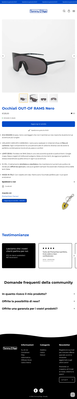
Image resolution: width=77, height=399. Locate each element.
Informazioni (27, 345)
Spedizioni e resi (9, 182)
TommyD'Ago (38, 396)
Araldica (43, 350)
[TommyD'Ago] (38, 11)
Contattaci (25, 352)
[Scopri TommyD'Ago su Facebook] (36, 391)
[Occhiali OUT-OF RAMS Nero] (23, 98)
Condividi (8, 186)
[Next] (74, 56)
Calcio (42, 352)
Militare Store (26, 360)
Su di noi (24, 350)
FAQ (22, 355)
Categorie (45, 345)
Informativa (25, 357)
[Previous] (3, 56)
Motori (42, 355)
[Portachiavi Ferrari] (67, 202)
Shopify (45, 396)
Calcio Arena (26, 362)
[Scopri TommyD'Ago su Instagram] (41, 391)
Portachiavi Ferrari (10, 196)
